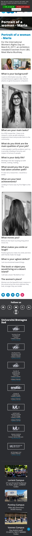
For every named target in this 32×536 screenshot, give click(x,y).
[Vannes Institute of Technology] (16, 428)
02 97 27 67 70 (16, 421)
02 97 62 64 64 (16, 438)
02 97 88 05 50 (16, 378)
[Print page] (22, 295)
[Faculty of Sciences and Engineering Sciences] (16, 365)
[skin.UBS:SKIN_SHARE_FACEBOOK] (3, 295)
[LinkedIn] (29, 307)
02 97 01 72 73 (16, 400)
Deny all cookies (23, 7)
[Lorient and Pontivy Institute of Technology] (16, 407)
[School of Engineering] (16, 387)
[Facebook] (3, 307)
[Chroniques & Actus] (16, 312)
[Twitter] (9, 307)
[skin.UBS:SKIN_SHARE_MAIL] (17, 295)
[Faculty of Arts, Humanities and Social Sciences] (16, 347)
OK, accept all (9, 7)
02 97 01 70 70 (16, 380)
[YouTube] (16, 307)
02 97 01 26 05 (16, 455)
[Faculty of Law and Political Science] (16, 328)
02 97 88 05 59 (16, 397)
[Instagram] (22, 307)
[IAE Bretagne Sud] (16, 446)
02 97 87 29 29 (16, 358)
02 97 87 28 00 (16, 418)
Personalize (16, 9)
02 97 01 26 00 (16, 340)
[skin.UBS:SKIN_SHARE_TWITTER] (8, 295)
